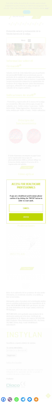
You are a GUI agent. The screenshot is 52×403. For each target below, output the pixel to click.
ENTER (26, 217)
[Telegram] (23, 399)
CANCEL (26, 208)
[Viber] (10, 399)
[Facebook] (3, 399)
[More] (36, 399)
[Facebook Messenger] (29, 399)
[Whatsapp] (16, 399)
